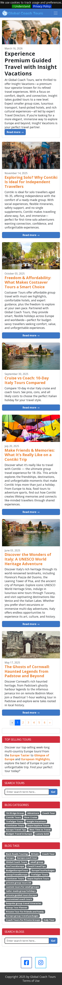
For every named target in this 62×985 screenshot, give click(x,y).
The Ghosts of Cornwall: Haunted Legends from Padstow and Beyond (27, 671)
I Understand (21, 6)
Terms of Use (31, 981)
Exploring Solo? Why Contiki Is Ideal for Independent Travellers (31, 182)
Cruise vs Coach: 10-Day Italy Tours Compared (27, 380)
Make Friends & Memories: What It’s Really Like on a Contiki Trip (30, 454)
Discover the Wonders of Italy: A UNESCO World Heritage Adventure (28, 559)
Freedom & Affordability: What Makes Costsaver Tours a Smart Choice (28, 282)
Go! (53, 792)
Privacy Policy (42, 6)
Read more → (15, 132)
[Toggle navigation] (55, 13)
